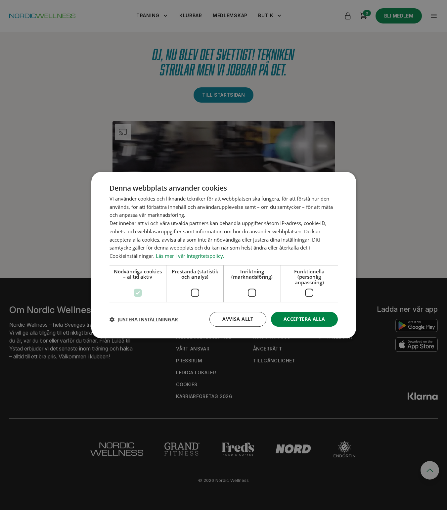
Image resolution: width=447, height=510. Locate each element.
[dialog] (223, 255)
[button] (144, 319)
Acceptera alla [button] (304, 319)
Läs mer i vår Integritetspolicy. (190, 256)
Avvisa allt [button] (237, 319)
